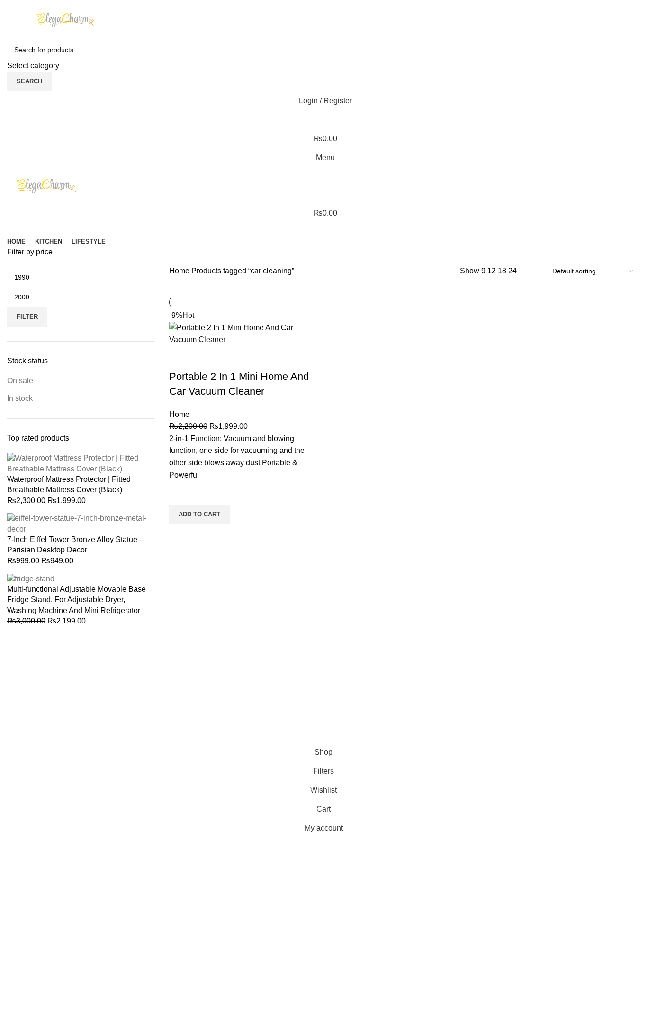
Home (180, 271)
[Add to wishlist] (181, 493)
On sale (20, 351)
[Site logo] (66, 19)
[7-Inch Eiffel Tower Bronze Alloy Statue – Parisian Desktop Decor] (81, 494)
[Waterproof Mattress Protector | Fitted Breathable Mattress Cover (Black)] (81, 434)
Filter (27, 276)
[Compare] (181, 358)
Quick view (181, 536)
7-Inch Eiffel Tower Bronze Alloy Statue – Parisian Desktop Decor (75, 515)
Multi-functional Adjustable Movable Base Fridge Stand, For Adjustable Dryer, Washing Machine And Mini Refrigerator (76, 570)
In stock (20, 369)
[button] (199, 514)
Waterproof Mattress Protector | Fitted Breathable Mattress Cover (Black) (69, 455)
